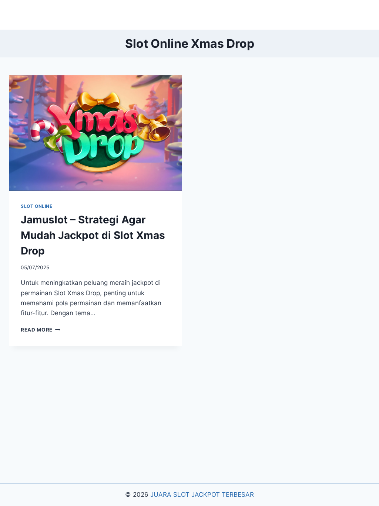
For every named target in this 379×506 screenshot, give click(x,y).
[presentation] (95, 133)
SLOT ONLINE (37, 206)
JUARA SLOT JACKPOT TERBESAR (202, 494)
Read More (40, 330)
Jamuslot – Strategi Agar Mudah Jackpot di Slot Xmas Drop (93, 235)
